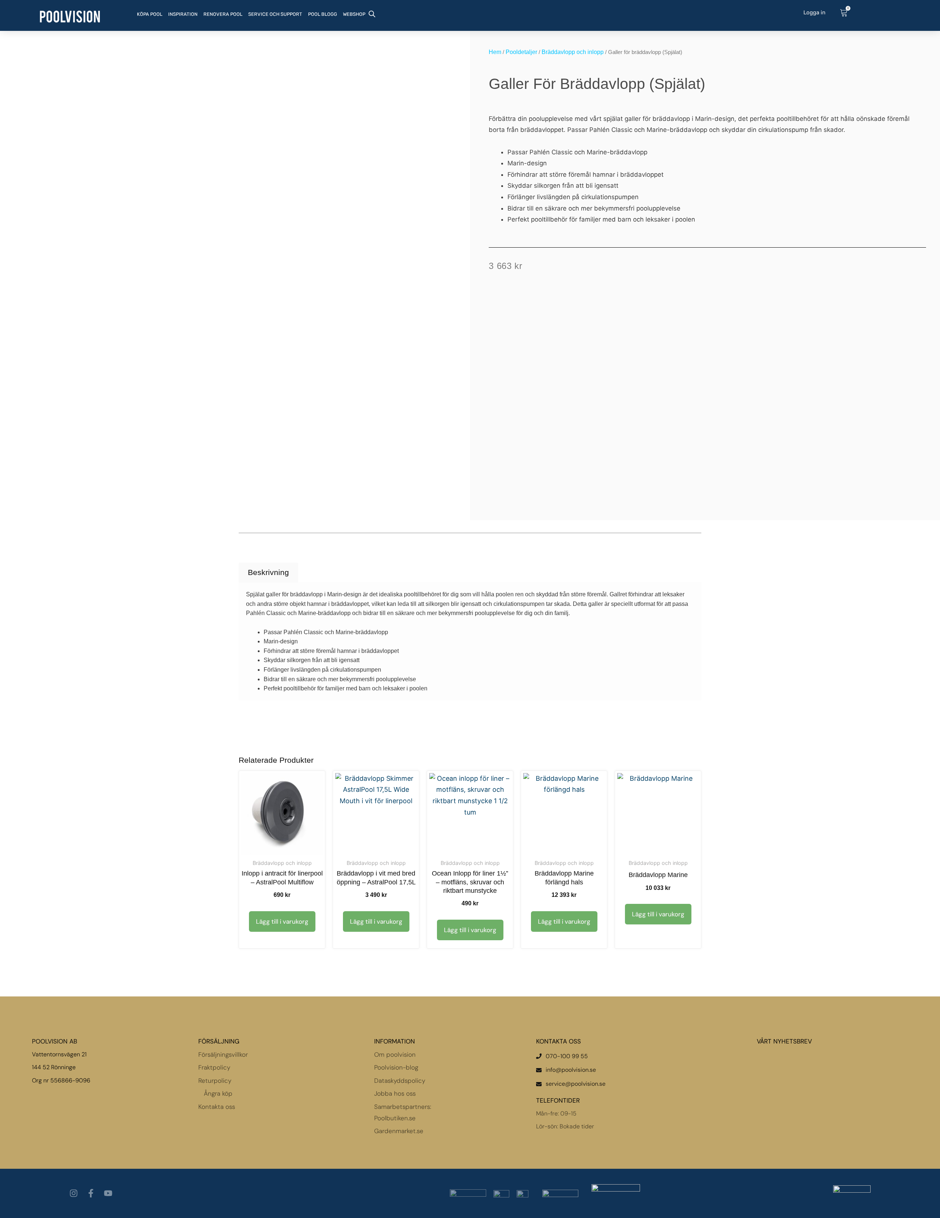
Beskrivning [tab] (268, 572)
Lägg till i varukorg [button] (282, 921)
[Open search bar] (372, 13)
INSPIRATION (183, 14)
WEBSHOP (354, 14)
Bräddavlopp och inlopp (573, 52)
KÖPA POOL (149, 14)
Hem (495, 52)
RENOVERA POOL (222, 14)
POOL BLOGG (322, 14)
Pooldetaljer (521, 52)
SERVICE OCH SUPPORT (275, 14)
